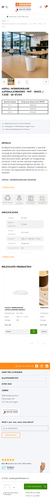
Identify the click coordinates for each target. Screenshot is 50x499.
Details (8, 331)
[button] (2, 7)
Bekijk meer (8, 187)
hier (46, 170)
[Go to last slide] (4, 81)
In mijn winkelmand (33, 486)
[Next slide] (46, 81)
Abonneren (10, 435)
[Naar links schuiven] (39, 343)
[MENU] (2, 7)
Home (4, 21)
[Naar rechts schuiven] (44, 343)
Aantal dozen (7, 485)
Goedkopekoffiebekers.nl (19, 478)
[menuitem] (11, 81)
